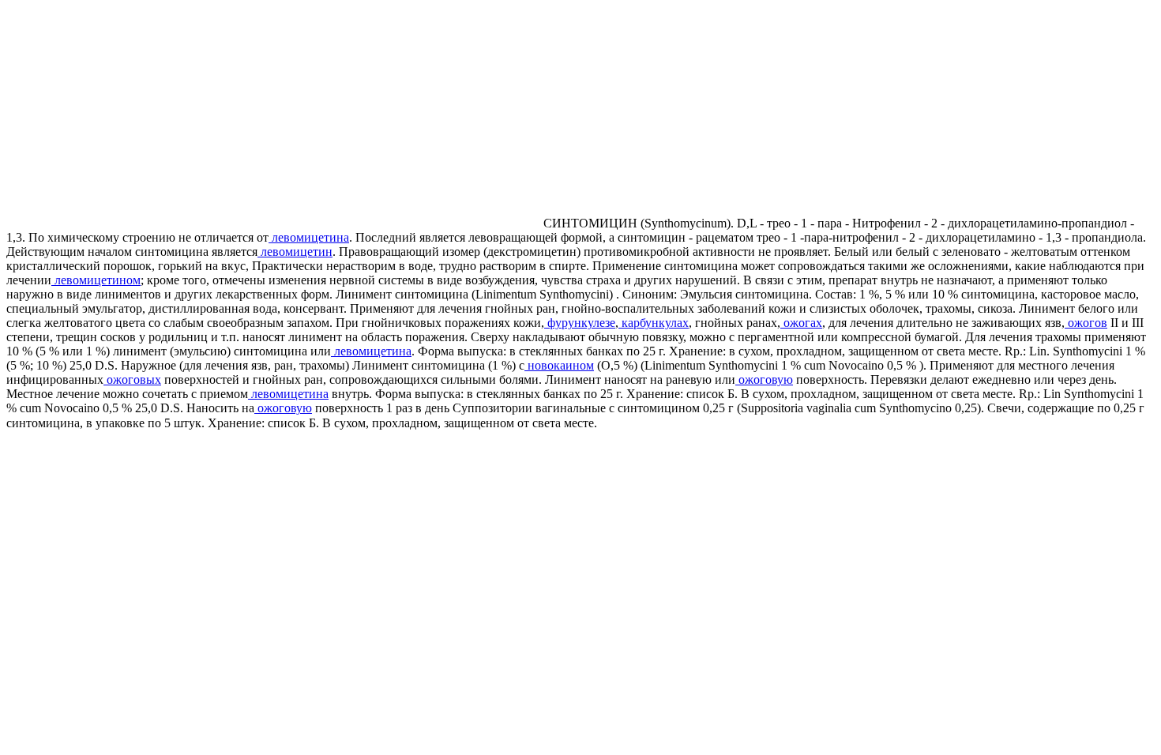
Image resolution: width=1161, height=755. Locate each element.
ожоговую (764, 379)
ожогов (1086, 322)
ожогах (801, 322)
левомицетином (96, 280)
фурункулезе (579, 322)
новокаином (559, 365)
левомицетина (309, 237)
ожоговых (132, 379)
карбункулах (653, 322)
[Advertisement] (139, 116)
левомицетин (295, 251)
